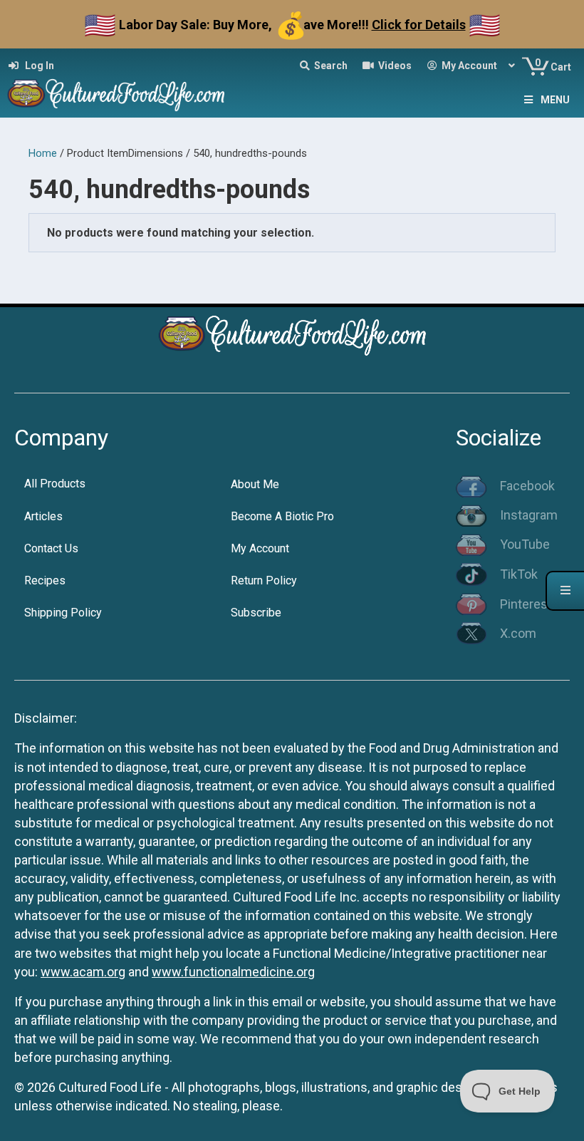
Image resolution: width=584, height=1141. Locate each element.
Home (42, 153)
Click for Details (419, 24)
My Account (260, 548)
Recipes (45, 580)
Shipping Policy (63, 612)
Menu (555, 99)
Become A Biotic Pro (282, 516)
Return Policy (264, 580)
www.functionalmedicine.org (233, 971)
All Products (54, 483)
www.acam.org (83, 971)
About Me (255, 484)
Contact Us (51, 548)
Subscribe (256, 612)
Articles (43, 516)
